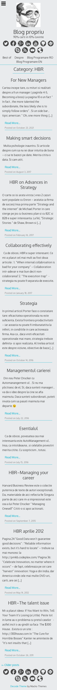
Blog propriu (28, 31)
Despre (19, 57)
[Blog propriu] (28, 27)
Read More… (12, 123)
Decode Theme (18, 686)
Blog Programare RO (40, 57)
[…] (50, 115)
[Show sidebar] (3, 3)
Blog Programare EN (29, 61)
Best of (7, 57)
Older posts (11, 665)
